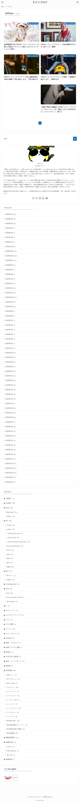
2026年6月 (10, 219)
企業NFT (10, 580)
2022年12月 (10, 408)
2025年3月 (10, 283)
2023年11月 (10, 357)
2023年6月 (10, 380)
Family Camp (13, 537)
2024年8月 (10, 316)
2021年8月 (10, 482)
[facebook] (33, 198)
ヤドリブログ (40, 2)
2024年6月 (10, 325)
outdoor (10, 529)
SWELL (10, 516)
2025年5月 (10, 274)
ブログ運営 (11, 624)
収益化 (9, 652)
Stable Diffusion (13, 751)
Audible (10, 503)
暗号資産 (11, 670)
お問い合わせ (47, 797)
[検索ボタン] (77, 2)
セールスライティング (15, 615)
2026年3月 (10, 233)
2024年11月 (10, 302)
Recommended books (15, 546)
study (10, 554)
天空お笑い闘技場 (13, 656)
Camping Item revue (15, 533)
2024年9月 (10, 311)
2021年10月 (10, 473)
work (9, 588)
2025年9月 (10, 260)
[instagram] (40, 198)
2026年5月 (10, 223)
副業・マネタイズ (13, 643)
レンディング (12, 716)
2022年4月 (10, 445)
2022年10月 (10, 417)
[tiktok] (43, 198)
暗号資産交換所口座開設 (16, 729)
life (9, 521)
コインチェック (13, 695)
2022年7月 (10, 431)
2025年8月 (10, 265)
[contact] (46, 198)
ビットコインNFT (13, 700)
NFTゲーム (11, 575)
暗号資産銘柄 (12, 733)
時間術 (9, 666)
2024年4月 (10, 334)
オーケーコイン (13, 691)
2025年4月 (10, 279)
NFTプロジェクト (13, 679)
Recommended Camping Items (19, 542)
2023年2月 (10, 399)
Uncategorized (12, 584)
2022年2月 (10, 454)
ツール (9, 619)
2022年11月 (10, 413)
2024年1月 (10, 348)
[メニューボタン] (2, 2)
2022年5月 (10, 440)
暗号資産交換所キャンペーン (17, 725)
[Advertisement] (21, 97)
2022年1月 (10, 459)
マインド (10, 629)
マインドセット (12, 633)
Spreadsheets (12, 601)
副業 (9, 558)
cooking (10, 525)
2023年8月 (10, 371)
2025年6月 (10, 269)
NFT (9, 571)
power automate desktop (15, 597)
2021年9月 (10, 477)
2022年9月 (10, 422)
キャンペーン (12, 610)
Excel (10, 593)
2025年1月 (10, 293)
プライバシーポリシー (35, 797)
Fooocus (10, 746)
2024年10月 (10, 306)
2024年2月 (10, 343)
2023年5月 (10, 385)
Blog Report (12, 512)
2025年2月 (10, 288)
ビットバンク (12, 704)
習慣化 (10, 567)
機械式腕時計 (12, 737)
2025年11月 (10, 251)
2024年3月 (10, 339)
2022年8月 (10, 426)
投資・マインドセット (15, 661)
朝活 (9, 562)
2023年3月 (10, 394)
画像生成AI (11, 742)
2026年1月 (10, 242)
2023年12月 (10, 353)
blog (9, 508)
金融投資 (10, 759)
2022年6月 (10, 436)
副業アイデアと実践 (14, 647)
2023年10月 (10, 362)
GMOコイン (11, 675)
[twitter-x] (36, 198)
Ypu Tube (11, 755)
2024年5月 (10, 329)
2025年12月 (10, 246)
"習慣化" (10, 498)
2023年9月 (10, 366)
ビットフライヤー (14, 708)
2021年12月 (10, 463)
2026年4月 (10, 228)
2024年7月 (10, 320)
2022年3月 (10, 449)
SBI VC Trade (12, 683)
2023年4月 (10, 389)
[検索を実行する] (75, 139)
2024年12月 (10, 297)
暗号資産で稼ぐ (13, 720)
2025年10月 (11, 256)
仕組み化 (10, 638)
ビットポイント (13, 712)
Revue (10, 550)
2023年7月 (10, 376)
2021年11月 (10, 468)
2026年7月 (10, 214)
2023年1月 (10, 403)
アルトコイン (13, 687)
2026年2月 (10, 237)
